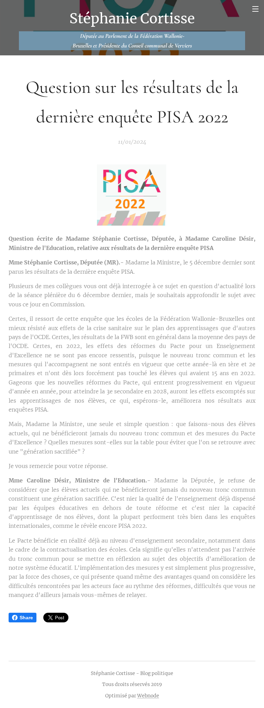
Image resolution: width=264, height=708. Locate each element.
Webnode (148, 696)
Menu (255, 8)
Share (26, 617)
